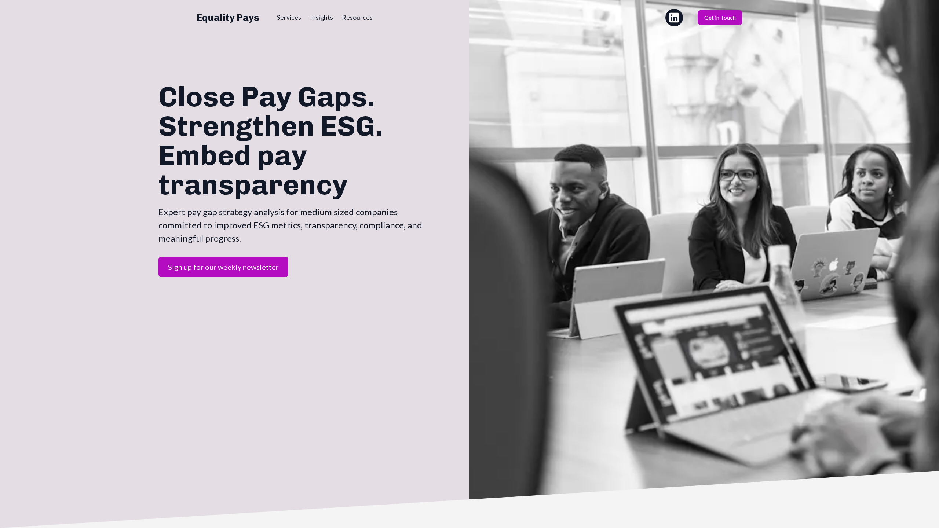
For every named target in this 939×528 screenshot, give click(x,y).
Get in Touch (720, 17)
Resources (357, 17)
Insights (321, 17)
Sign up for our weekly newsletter (223, 267)
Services (289, 17)
